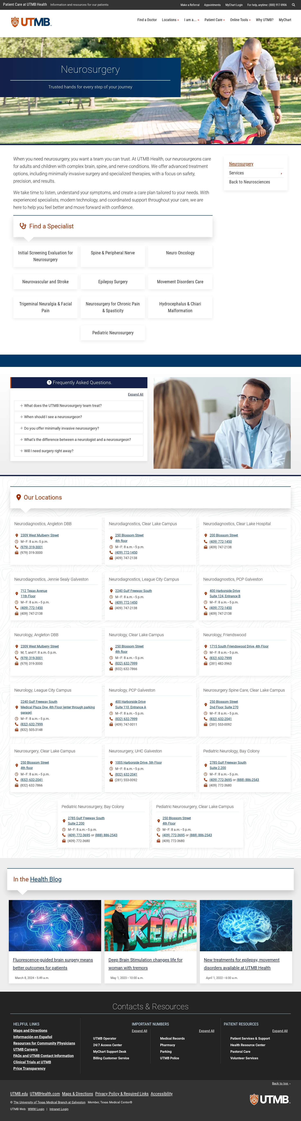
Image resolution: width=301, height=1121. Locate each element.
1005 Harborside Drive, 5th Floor (138, 763)
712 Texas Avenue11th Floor (34, 593)
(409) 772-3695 (220, 780)
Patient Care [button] (213, 20)
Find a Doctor (147, 20)
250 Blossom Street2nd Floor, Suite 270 (224, 704)
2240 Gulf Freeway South (133, 591)
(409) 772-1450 (126, 552)
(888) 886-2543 (248, 780)
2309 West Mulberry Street (40, 535)
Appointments (212, 5)
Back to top (280, 1083)
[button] (293, 5)
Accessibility (162, 1093)
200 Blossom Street (224, 535)
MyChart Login (234, 5)
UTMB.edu (19, 1093)
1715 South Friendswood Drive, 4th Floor (239, 646)
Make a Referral (190, 5)
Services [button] (236, 172)
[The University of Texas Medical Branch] (31, 23)
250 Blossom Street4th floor (129, 538)
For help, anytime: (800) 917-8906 (267, 5)
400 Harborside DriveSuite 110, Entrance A (130, 704)
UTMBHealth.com (45, 1093)
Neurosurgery (241, 163)
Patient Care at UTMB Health (25, 4)
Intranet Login (59, 1109)
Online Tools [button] (239, 20)
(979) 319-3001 (31, 547)
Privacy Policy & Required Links (122, 1093)
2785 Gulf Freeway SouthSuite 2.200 (228, 765)
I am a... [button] (190, 20)
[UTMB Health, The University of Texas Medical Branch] (270, 1101)
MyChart (285, 20)
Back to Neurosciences (249, 181)
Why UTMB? (265, 20)
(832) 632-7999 (126, 663)
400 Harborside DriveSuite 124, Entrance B (225, 593)
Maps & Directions (77, 1093)
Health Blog (46, 879)
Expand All (135, 394)
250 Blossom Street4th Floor (177, 820)
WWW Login (36, 1109)
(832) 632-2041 (220, 719)
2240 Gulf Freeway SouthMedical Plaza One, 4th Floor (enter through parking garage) (58, 707)
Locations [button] (169, 20)
